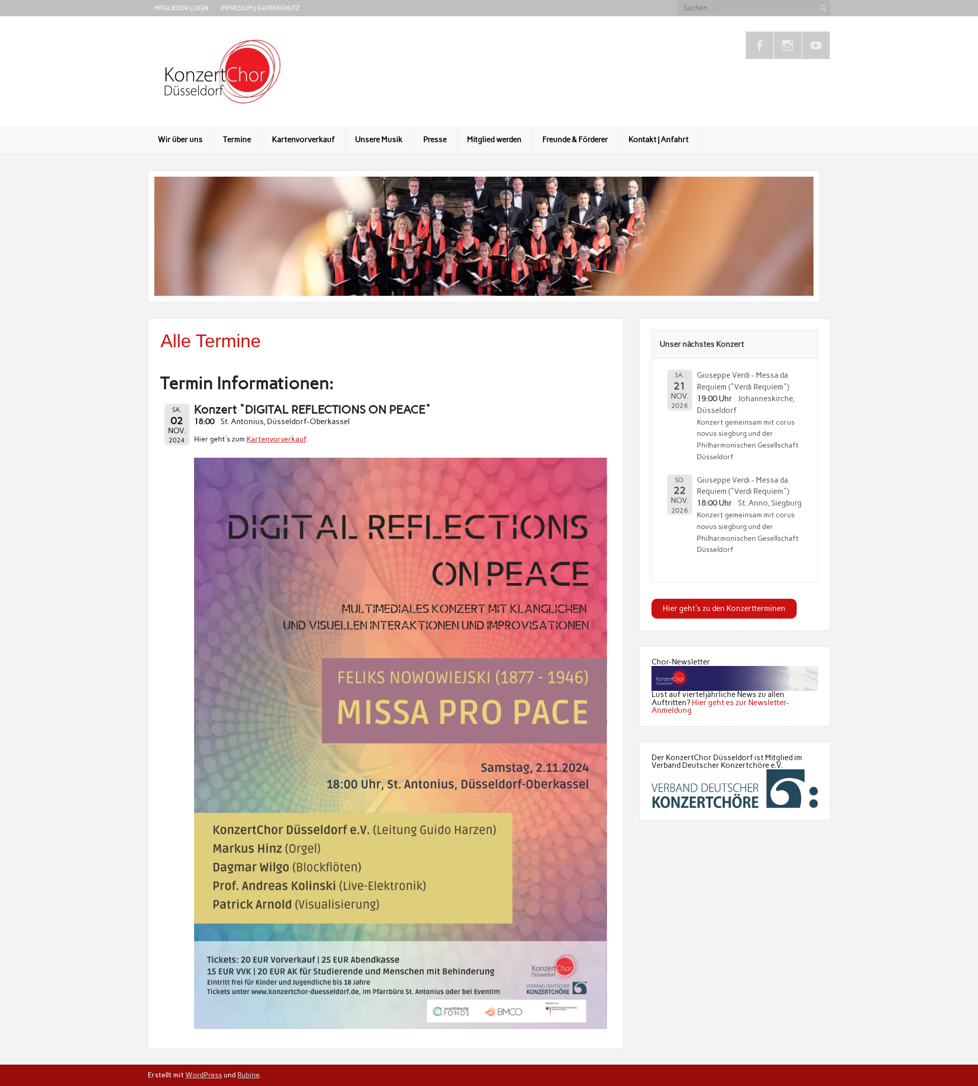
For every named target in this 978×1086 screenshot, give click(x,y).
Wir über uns (180, 139)
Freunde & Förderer (575, 139)
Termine (237, 139)
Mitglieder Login (181, 8)
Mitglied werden (494, 139)
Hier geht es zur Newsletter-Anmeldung (720, 706)
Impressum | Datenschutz (260, 8)
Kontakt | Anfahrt (659, 139)
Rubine (248, 1075)
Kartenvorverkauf (303, 139)
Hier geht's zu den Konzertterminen (724, 608)
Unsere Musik (378, 139)
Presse (435, 139)
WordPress (203, 1075)
